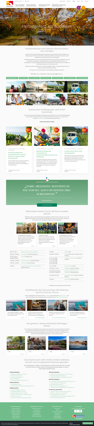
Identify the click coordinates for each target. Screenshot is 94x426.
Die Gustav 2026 (68, 266)
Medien (73, 1)
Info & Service (62, 1)
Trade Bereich (57, 414)
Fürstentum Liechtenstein (16, 411)
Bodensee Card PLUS (59, 5)
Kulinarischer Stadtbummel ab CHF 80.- (19, 374)
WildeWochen (67, 268)
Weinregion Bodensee (36, 414)
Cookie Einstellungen (74, 424)
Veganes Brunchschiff (69, 275)
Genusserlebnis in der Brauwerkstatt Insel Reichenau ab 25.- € (63, 381)
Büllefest (66, 251)
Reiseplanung (57, 408)
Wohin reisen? (31, 5)
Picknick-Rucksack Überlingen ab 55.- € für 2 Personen (62, 374)
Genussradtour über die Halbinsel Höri (58, 382)
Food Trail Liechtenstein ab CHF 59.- (58, 397)
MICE (82, 1)
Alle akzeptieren (87, 423)
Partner (86, 1)
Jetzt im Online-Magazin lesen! (59, 317)
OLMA (66, 254)
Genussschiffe (67, 279)
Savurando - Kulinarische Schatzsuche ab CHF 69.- (21, 397)
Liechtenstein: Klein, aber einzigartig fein (73, 152)
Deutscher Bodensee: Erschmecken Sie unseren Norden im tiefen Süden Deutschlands (17, 155)
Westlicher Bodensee (69, 78)
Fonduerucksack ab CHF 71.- (17, 375)
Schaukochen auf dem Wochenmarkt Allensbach (31, 266)
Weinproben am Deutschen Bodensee (58, 375)
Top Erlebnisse (36, 410)
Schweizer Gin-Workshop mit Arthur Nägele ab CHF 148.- (22, 386)
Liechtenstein (23, 78)
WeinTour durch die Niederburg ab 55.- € (59, 386)
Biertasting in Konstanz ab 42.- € (57, 384)
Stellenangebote (57, 416)
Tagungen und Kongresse (57, 411)
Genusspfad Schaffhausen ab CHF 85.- (18, 391)
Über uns (69, 1)
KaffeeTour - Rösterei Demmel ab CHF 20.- (59, 393)
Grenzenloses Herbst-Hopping (71, 258)
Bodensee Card (63, 295)
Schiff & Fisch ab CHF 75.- (16, 396)
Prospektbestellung (57, 417)
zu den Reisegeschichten (47, 205)
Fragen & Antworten (82, 317)
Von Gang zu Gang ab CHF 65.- (17, 377)
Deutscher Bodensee (81, 78)
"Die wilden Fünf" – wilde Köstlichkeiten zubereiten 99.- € (62, 387)
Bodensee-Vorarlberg (11, 78)
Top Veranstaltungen (36, 411)
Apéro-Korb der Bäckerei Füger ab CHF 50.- (20, 380)
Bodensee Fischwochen (26, 260)
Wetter (27, 1)
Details (33, 246)
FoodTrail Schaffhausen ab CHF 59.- (18, 390)
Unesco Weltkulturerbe (36, 416)
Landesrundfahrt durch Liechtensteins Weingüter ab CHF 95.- (63, 396)
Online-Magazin (41, 118)
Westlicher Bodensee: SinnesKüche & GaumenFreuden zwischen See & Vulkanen (47, 154)
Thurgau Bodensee (45, 78)
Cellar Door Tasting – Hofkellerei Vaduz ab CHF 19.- (61, 391)
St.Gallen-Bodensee (33, 78)
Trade (78, 1)
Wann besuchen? (44, 5)
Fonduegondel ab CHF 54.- (16, 384)
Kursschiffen (47, 295)
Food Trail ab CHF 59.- (15, 378)
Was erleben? (20, 5)
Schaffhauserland (57, 78)
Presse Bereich (57, 413)
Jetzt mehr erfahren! (40, 317)
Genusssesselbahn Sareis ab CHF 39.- (58, 394)
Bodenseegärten (36, 413)
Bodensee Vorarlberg (16, 408)
